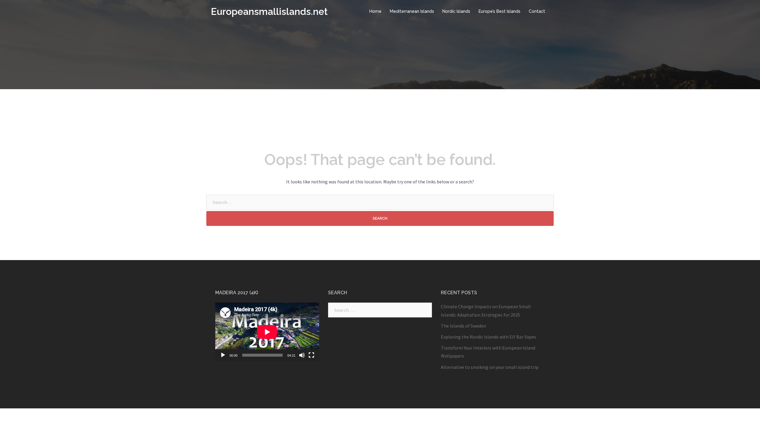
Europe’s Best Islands (499, 11)
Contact (537, 11)
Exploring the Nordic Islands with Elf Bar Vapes (488, 337)
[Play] (223, 355)
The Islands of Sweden (463, 326)
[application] (267, 332)
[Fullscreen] (311, 355)
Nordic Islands (456, 11)
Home (375, 11)
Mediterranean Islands (412, 11)
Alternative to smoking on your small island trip (490, 367)
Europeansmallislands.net (269, 11)
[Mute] (302, 355)
